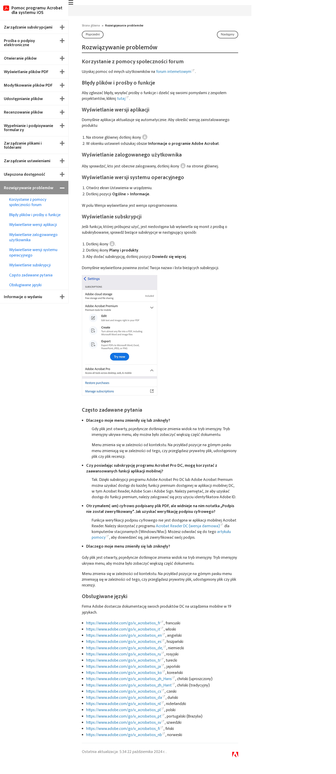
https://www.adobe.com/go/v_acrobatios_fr (123, 622)
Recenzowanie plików (23, 111)
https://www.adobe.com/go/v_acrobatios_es (123, 641)
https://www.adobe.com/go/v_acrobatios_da (124, 697)
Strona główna (91, 25)
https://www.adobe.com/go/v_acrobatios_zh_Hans (129, 678)
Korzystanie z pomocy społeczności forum (27, 202)
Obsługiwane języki (25, 284)
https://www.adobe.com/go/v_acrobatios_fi (123, 728)
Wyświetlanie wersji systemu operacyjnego (33, 252)
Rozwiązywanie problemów (28, 187)
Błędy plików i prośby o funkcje (35, 214)
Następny (227, 34)
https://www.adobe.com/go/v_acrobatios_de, (124, 647)
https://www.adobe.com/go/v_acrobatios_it (123, 628)
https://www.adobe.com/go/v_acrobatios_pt (123, 715)
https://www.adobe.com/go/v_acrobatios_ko (124, 672)
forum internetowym (173, 71)
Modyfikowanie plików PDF (28, 84)
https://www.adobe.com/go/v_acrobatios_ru (123, 653)
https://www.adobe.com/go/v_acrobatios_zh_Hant (129, 684)
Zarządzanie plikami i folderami (23, 145)
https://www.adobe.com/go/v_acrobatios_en (124, 635)
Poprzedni (93, 34)
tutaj (121, 98)
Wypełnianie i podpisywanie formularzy (28, 127)
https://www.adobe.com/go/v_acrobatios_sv (123, 722)
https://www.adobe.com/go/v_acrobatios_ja (123, 666)
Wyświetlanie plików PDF (26, 71)
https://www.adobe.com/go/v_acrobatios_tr (123, 660)
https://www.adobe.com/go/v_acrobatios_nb (124, 734)
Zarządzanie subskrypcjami (28, 26)
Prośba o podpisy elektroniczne (19, 42)
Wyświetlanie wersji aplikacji (33, 224)
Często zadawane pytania (31, 274)
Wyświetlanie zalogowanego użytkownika (33, 237)
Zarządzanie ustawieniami (27, 160)
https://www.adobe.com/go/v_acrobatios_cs (123, 691)
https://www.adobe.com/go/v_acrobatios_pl (123, 709)
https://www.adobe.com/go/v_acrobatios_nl (123, 703)
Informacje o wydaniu (23, 296)
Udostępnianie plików (23, 98)
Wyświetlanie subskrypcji (30, 264)
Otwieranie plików (20, 58)
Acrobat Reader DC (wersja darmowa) (188, 525)
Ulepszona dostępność (24, 174)
